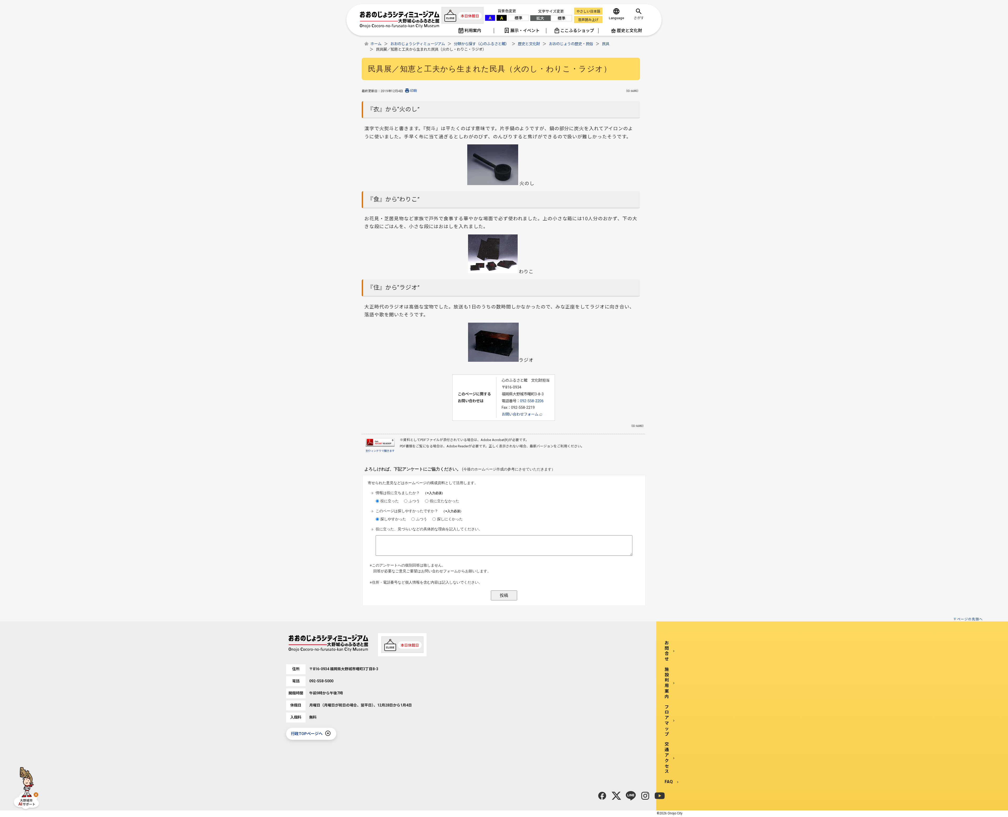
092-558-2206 (532, 401)
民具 (605, 44)
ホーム (375, 44)
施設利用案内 (667, 683)
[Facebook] (602, 795)
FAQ (669, 781)
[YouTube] (660, 795)
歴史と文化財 (529, 44)
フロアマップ (667, 720)
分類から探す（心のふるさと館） (481, 44)
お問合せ (667, 651)
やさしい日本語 (588, 11)
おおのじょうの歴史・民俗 (571, 44)
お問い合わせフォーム (520, 414)
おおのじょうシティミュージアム (417, 44)
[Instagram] (645, 795)
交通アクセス (667, 758)
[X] (616, 795)
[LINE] (631, 795)
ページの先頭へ (970, 619)
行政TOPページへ (307, 733)
